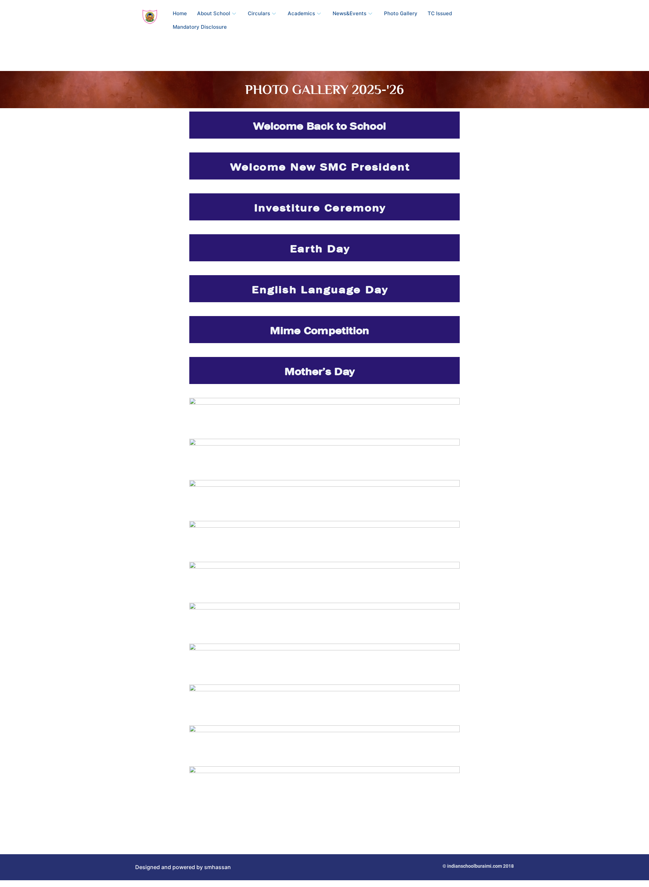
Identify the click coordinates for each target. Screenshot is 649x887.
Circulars (259, 13)
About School (213, 13)
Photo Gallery (400, 13)
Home (180, 13)
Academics (301, 13)
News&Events (349, 13)
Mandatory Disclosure (200, 27)
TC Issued (440, 13)
